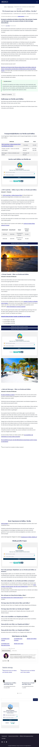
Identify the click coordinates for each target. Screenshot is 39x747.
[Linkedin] (3, 660)
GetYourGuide (4, 523)
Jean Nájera (8, 25)
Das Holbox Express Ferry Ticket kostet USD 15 (12, 597)
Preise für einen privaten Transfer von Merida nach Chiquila (15, 316)
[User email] (8, 660)
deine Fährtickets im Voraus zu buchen (16, 306)
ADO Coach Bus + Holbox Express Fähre (12, 195)
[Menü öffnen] (37, 2)
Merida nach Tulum (18, 643)
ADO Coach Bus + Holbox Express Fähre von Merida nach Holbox (19, 189)
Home (5, 6)
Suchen (35, 699)
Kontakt (3, 738)
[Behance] (5, 660)
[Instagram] (4, 660)
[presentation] (10, 675)
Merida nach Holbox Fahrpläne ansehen (19, 243)
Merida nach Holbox (31, 638)
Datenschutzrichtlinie (13, 736)
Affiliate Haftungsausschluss (26, 736)
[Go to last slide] (4, 681)
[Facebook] (7, 660)
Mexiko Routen (10, 6)
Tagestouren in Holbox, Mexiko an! (29, 537)
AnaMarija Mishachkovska (10, 686)
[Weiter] (35, 681)
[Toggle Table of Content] (13, 94)
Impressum (4, 736)
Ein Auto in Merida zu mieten (7, 394)
